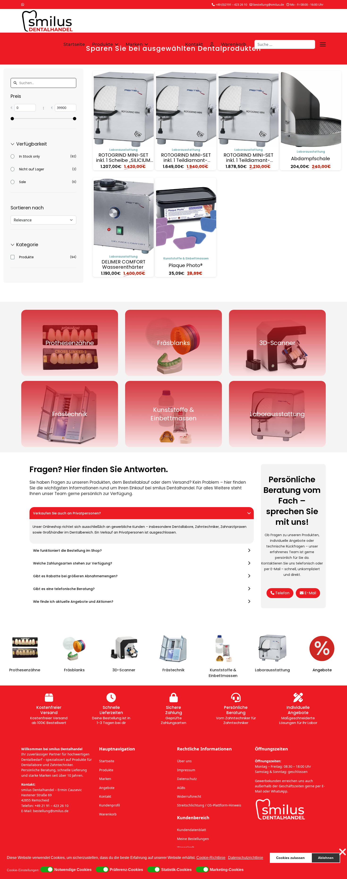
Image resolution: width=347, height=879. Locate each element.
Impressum (186, 770)
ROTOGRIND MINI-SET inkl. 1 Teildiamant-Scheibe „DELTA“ (248, 160)
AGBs (181, 787)
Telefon (281, 593)
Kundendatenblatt (191, 829)
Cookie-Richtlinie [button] (210, 858)
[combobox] (284, 44)
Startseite (74, 44)
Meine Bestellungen (193, 838)
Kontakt (194, 44)
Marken (134, 44)
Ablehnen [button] (326, 858)
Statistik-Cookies (176, 870)
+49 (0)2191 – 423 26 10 (231, 5)
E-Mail (310, 593)
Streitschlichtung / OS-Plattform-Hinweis (209, 805)
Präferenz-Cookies (126, 870)
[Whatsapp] (22, 4)
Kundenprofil (109, 805)
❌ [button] (342, 852)
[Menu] (323, 44)
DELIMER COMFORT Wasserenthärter (123, 264)
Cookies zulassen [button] (290, 858)
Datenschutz (187, 778)
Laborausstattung (123, 150)
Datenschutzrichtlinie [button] (245, 858)
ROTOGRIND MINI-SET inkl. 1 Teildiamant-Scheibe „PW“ (186, 160)
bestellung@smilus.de (268, 5)
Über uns (184, 761)
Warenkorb (233, 44)
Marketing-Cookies (227, 870)
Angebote (166, 44)
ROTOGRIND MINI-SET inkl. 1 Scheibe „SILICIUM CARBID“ (123, 160)
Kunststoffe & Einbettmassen (186, 258)
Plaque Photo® (186, 265)
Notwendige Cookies (73, 870)
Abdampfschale (310, 158)
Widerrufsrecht (189, 796)
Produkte (102, 44)
